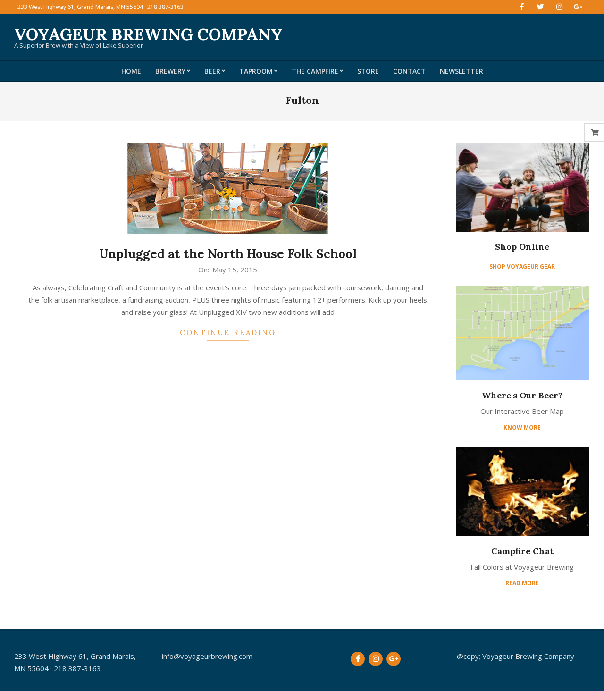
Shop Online (522, 246)
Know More (522, 427)
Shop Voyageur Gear (522, 266)
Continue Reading (228, 332)
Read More (522, 583)
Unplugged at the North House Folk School (228, 253)
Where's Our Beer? (522, 395)
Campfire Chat (522, 551)
